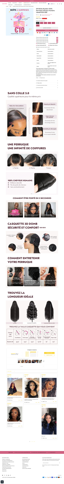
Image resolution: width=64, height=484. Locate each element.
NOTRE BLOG (4, 469)
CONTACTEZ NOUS (25, 465)
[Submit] (60, 463)
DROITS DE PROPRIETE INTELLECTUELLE (8, 465)
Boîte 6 (38, 25)
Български (59, 475)
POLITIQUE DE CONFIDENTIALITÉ (7, 460)
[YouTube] (8, 475)
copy (57, 37)
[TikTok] (10, 475)
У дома (7, 6)
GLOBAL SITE (24, 467)
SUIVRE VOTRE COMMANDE (26, 468)
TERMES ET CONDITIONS (6, 459)
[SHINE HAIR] (4, 4)
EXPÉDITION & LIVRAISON (6, 464)
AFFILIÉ (23, 463)
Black (10, 6)
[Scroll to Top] (62, 479)
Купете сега (47, 30)
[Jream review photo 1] (49, 387)
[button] (15, 3)
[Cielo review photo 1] (31, 388)
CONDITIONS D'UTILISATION (6, 467)
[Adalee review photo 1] (14, 387)
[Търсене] (58, 4)
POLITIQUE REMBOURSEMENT (6, 468)
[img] (9, 374)
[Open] (2, 481)
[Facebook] (2, 475)
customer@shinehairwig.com (42, 452)
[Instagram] (6, 475)
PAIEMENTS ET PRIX (5, 463)
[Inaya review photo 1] (14, 414)
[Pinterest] (4, 475)
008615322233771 (52, 452)
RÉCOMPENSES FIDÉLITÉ (26, 459)
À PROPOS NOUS (25, 464)
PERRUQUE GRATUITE (25, 460)
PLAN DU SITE (4, 471)
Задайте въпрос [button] (49, 355)
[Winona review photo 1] (49, 421)
